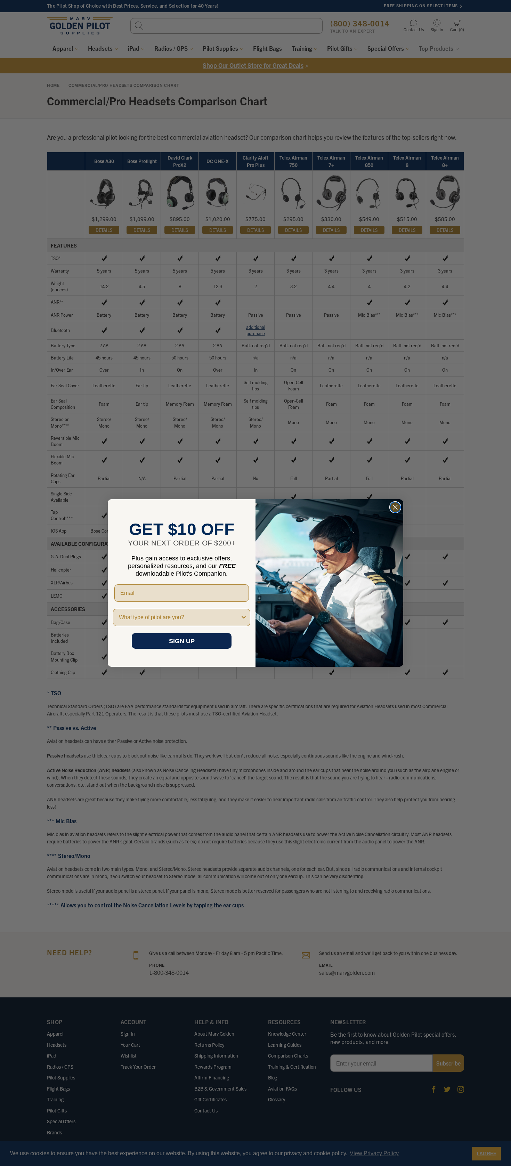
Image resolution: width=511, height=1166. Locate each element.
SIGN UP (182, 641)
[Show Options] (243, 617)
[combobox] (179, 617)
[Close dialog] (395, 507)
